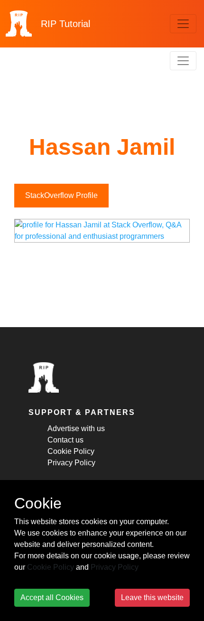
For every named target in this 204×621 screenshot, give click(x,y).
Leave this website (152, 597)
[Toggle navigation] (183, 23)
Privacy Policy (71, 463)
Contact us (65, 440)
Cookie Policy (70, 451)
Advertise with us (76, 428)
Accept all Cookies (51, 597)
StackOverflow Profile (61, 195)
